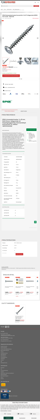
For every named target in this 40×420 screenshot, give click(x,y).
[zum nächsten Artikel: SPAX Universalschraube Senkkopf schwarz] (37, 10)
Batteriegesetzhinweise (4, 362)
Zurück (2, 9)
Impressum (9, 410)
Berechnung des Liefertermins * (5, 350)
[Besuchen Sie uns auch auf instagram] (8, 327)
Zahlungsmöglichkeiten (4, 357)
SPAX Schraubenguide (4, 374)
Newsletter (2, 378)
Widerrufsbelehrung (3, 354)
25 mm (15, 255)
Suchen (36, 6)
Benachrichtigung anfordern (12, 75)
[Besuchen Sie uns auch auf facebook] (6, 327)
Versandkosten (3, 358)
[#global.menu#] (38, 2)
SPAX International (35, 18)
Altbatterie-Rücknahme (4, 346)
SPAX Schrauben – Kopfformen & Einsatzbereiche (7, 373)
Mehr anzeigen (19, 254)
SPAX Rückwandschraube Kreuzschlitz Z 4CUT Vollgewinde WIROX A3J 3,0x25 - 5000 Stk (19, 317)
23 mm (15, 247)
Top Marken (2, 371)
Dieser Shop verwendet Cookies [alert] (20, 402)
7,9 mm (15, 245)
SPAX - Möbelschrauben (16, 9)
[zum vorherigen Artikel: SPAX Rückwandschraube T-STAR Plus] (37, 9)
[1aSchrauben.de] (8, 2)
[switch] (5, 413)
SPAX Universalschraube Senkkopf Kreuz (19, 287)
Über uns (2, 377)
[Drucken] (35, 222)
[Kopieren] (10, 18)
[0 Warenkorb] (35, 2)
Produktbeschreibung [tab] (9, 111)
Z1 (14, 250)
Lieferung (2, 351)
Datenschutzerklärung (4, 347)
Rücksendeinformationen (4, 353)
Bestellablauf (2, 367)
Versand (10, 293)
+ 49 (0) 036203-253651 (4, 333)
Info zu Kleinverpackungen (4, 370)
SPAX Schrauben (9, 9)
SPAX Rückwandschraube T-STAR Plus (30, 287)
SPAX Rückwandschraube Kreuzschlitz (9, 287)
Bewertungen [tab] (24, 111)
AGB (1, 361)
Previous (3, 38)
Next (37, 38)
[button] (9, 281)
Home (5, 9)
